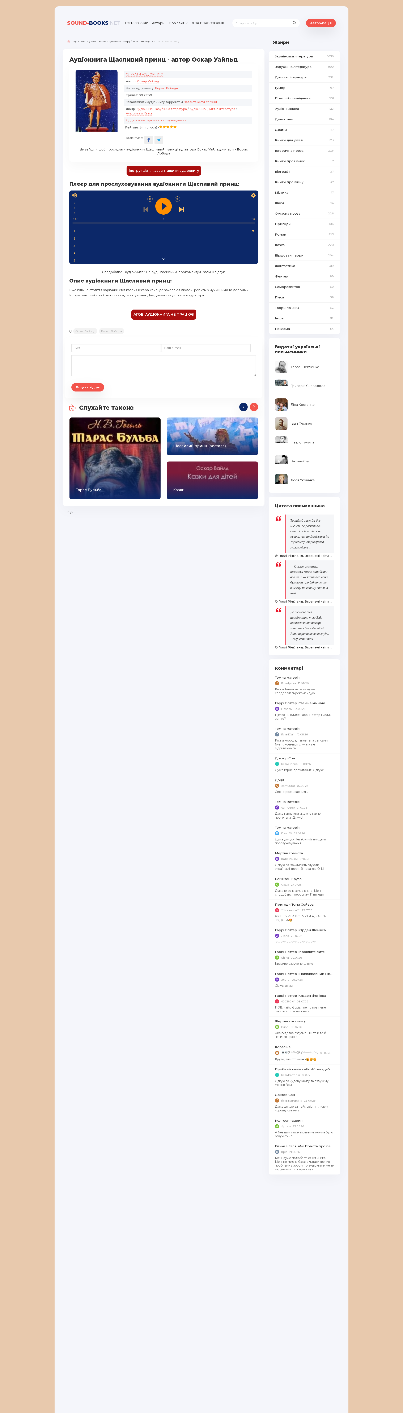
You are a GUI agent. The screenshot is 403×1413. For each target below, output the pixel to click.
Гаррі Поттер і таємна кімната (300, 703)
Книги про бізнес (304, 161)
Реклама (304, 329)
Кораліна (282, 1047)
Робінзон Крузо (288, 878)
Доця (279, 780)
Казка (304, 245)
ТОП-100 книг (136, 23)
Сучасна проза (304, 213)
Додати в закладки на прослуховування (156, 120)
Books (93, 23)
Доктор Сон (285, 758)
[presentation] (243, 407)
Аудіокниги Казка (139, 113)
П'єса (304, 297)
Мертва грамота (289, 853)
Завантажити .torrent (200, 102)
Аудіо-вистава (304, 109)
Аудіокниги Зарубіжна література (131, 41)
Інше (304, 318)
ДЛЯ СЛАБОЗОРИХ (208, 23)
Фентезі (304, 276)
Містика (304, 192)
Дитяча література (304, 77)
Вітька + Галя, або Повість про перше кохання (304, 1146)
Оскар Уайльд (148, 81)
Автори (158, 23)
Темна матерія (287, 677)
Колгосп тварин (289, 1120)
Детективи (304, 119)
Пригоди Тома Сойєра (294, 904)
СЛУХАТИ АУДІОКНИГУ (144, 74)
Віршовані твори (304, 255)
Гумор (304, 88)
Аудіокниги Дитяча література (212, 109)
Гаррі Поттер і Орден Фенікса (300, 930)
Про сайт (176, 23)
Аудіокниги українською (89, 41)
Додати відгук (88, 387)
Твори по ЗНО (304, 308)
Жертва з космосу (290, 1021)
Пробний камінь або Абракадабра (304, 1069)
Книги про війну (304, 182)
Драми (304, 130)
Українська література (304, 56)
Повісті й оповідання (304, 98)
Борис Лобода (166, 88)
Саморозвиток (304, 287)
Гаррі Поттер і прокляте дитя (300, 951)
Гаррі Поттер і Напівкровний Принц (304, 973)
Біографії (304, 172)
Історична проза (304, 151)
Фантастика (304, 266)
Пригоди (304, 224)
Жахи (304, 203)
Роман (304, 234)
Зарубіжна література (304, 67)
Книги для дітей (304, 140)
